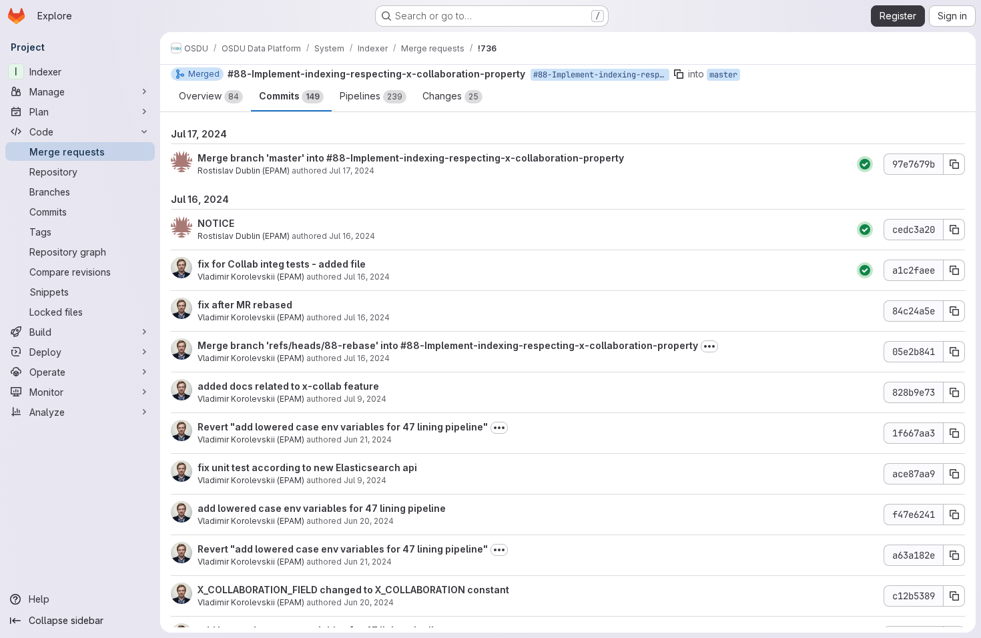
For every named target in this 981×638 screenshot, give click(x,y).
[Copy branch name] (679, 74)
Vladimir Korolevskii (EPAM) (251, 277)
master (723, 74)
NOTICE (216, 223)
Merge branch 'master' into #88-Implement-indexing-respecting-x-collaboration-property (411, 158)
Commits (289, 95)
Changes (450, 95)
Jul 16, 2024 (352, 236)
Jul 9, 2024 (365, 399)
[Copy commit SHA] (954, 164)
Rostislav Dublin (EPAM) (244, 171)
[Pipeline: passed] (865, 164)
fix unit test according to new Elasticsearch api (307, 467)
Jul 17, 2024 (351, 171)
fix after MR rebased (245, 304)
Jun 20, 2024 (369, 521)
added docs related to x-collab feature (288, 386)
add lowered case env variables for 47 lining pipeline (322, 508)
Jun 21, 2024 (368, 439)
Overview (209, 95)
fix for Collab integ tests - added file (282, 264)
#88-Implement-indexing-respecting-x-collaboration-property (376, 73)
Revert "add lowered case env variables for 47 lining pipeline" (343, 426)
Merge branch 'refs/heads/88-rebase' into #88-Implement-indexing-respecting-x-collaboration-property (448, 345)
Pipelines (371, 95)
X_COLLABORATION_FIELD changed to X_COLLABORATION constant (353, 589)
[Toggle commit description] (709, 346)
